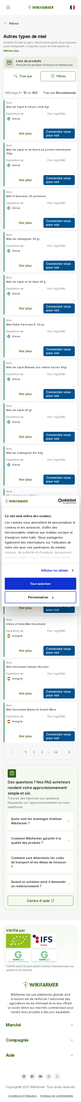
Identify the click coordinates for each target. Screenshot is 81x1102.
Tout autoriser (40, 583)
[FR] (72, 7)
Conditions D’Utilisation (22, 1095)
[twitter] (57, 1076)
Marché (13, 1024)
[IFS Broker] (44, 941)
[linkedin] (24, 1076)
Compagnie (17, 1040)
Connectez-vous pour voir (58, 133)
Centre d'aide (38, 901)
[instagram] (48, 1076)
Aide (10, 1055)
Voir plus (25, 133)
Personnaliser (38, 597)
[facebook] (32, 1076)
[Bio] (18, 941)
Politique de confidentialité (56, 1095)
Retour (14, 23)
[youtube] (40, 1076)
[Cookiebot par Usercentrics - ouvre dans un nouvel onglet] (58, 501)
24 (55, 752)
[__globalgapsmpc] (18, 957)
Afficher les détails (54, 570)
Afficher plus (11, 50)
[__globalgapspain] (44, 957)
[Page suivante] (69, 752)
